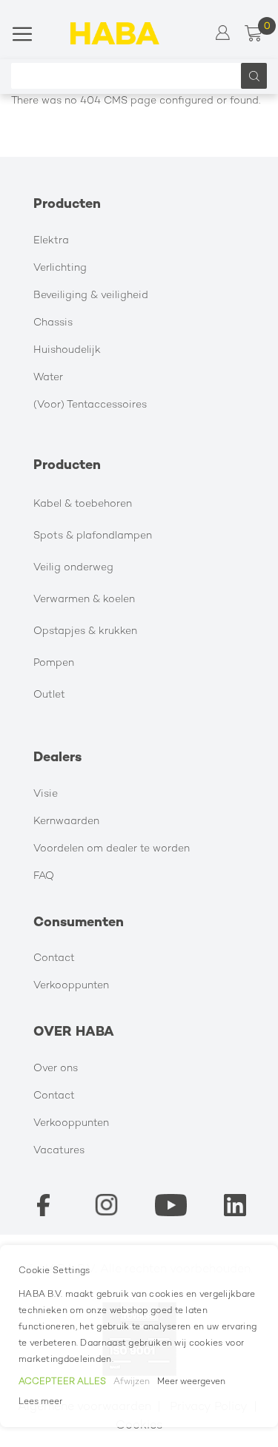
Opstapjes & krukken (85, 631)
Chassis (53, 322)
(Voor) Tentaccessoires (90, 405)
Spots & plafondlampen (92, 536)
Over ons (55, 1068)
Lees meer (40, 1402)
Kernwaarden (66, 821)
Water (48, 377)
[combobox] (129, 76)
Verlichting (60, 268)
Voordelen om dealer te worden (111, 848)
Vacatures (59, 1150)
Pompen (53, 663)
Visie (45, 794)
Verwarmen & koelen (84, 599)
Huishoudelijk (67, 350)
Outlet (49, 695)
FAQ (43, 876)
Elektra (51, 240)
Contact (54, 958)
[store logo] (114, 33)
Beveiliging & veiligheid (90, 295)
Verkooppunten (71, 985)
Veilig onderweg (73, 567)
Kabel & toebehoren (82, 504)
